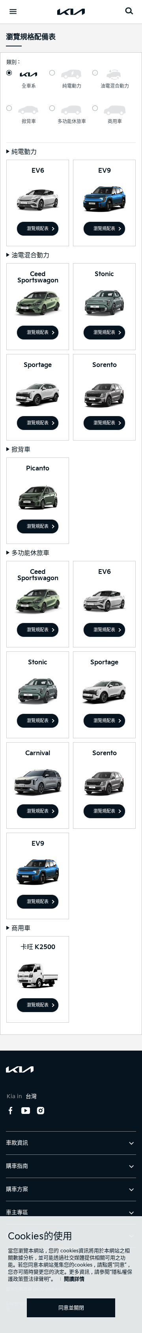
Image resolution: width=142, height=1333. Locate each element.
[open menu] (13, 11)
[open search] (129, 11)
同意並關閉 (71, 1308)
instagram (40, 1110)
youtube (25, 1110)
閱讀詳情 (74, 1279)
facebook (10, 1110)
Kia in (22, 1096)
